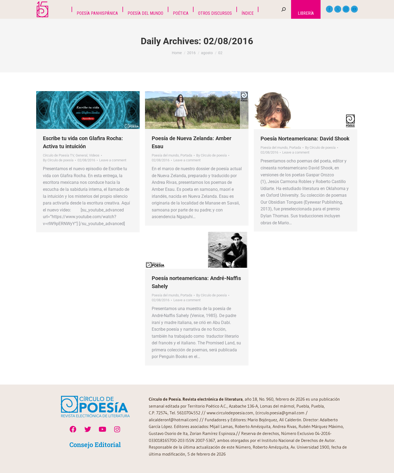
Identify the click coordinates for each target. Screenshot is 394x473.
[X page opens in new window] (337, 9)
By (58, 160)
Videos (94, 155)
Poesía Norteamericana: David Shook (305, 138)
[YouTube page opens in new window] (354, 9)
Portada (186, 155)
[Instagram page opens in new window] (346, 9)
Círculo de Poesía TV (58, 155)
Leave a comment (112, 160)
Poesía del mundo (165, 155)
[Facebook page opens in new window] (329, 9)
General (81, 155)
